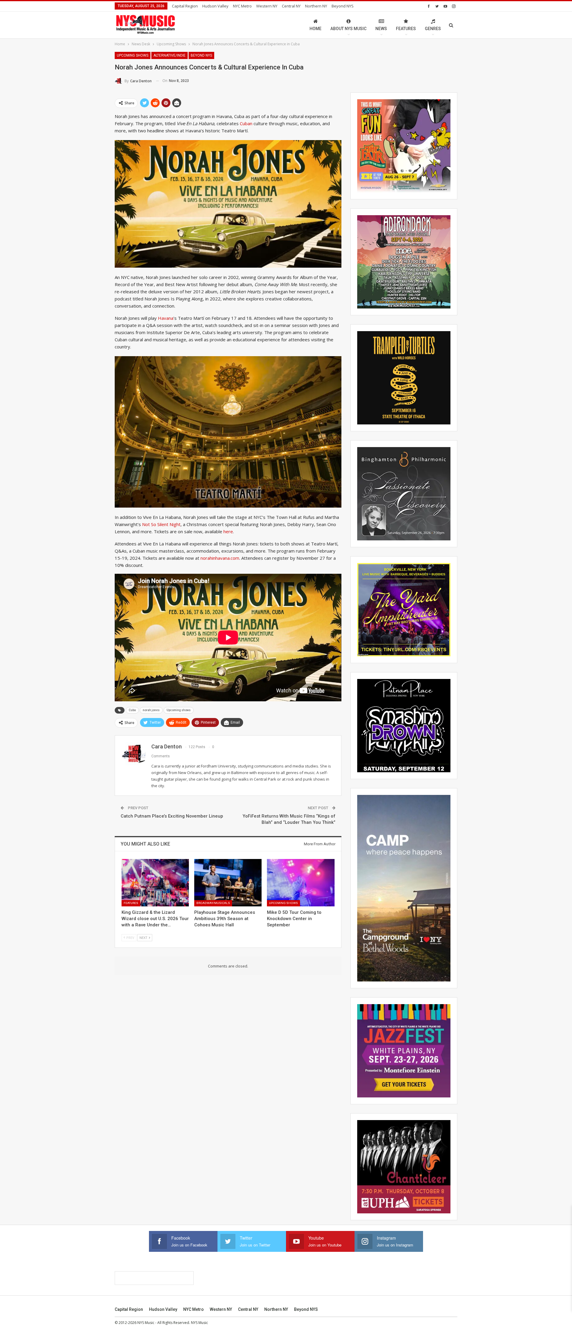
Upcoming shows (179, 710)
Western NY (266, 6)
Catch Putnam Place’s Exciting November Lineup (172, 816)
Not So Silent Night (161, 524)
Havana (165, 318)
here (228, 531)
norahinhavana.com (219, 558)
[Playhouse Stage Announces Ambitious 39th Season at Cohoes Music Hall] (228, 882)
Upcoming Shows (132, 55)
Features (406, 28)
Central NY (291, 6)
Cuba (132, 710)
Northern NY (316, 6)
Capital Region (185, 6)
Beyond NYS (343, 6)
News (381, 28)
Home (315, 28)
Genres (433, 28)
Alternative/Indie (169, 55)
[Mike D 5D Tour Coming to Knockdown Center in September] (300, 882)
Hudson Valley (215, 6)
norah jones (151, 710)
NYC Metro (242, 6)
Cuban (247, 123)
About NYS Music (348, 28)
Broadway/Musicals (213, 902)
